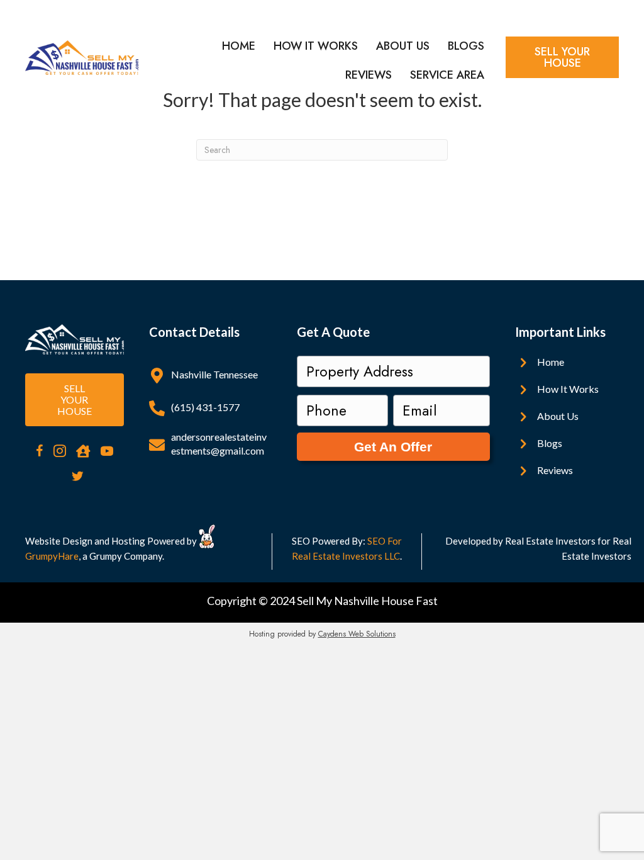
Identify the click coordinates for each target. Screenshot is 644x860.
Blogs (466, 46)
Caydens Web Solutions (357, 634)
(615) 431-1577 (205, 407)
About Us (403, 46)
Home (238, 46)
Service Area (447, 75)
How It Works (316, 46)
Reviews (368, 75)
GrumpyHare (52, 556)
